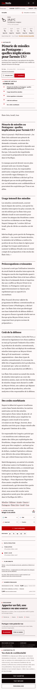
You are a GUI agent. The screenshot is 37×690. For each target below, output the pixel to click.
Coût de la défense (12, 100)
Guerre (25, 502)
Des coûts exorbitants (13, 105)
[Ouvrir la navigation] (33, 3)
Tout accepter (18, 676)
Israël (22, 505)
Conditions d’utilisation (26, 646)
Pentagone (6, 505)
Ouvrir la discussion (7, 646)
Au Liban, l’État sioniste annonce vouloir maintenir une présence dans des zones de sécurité (16, 575)
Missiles (5, 502)
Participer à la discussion (8, 71)
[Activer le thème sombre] (29, 3)
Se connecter (7, 632)
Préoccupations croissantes (15, 96)
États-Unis (15, 505)
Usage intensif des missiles (14, 92)
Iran (27, 505)
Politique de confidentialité (27, 645)
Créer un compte (18, 632)
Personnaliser (18, 686)
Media (6, 3)
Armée (19, 502)
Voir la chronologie (7, 645)
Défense (12, 502)
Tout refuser (18, 681)
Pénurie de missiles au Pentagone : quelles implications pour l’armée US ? (19, 87)
